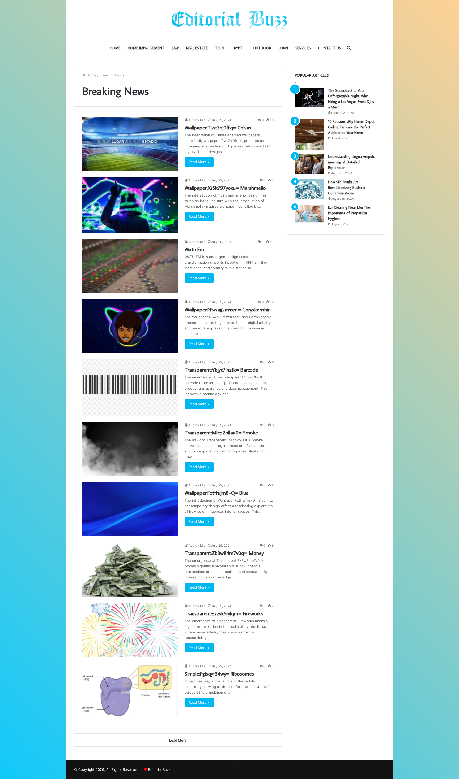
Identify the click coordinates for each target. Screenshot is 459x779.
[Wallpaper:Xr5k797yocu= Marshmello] (130, 205)
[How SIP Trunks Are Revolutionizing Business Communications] (309, 189)
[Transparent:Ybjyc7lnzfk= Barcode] (130, 387)
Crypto (238, 48)
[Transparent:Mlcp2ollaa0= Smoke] (130, 449)
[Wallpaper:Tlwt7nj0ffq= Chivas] (130, 144)
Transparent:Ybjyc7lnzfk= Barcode (221, 369)
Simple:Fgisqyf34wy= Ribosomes (219, 673)
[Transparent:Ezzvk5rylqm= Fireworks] (130, 630)
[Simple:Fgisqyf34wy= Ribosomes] (130, 690)
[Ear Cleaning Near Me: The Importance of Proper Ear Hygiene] (309, 214)
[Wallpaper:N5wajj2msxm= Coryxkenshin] (130, 326)
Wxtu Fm (194, 249)
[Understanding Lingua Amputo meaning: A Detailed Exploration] (309, 164)
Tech (219, 48)
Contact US (329, 48)
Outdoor (262, 48)
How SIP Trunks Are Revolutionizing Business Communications (347, 187)
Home (115, 48)
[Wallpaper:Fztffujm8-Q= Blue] (130, 509)
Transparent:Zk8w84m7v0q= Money (224, 552)
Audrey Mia (197, 120)
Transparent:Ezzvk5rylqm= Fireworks (224, 613)
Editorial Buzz (159, 769)
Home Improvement (146, 48)
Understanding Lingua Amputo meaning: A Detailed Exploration (351, 162)
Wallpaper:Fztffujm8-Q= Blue (217, 492)
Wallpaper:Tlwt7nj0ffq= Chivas (218, 127)
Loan (283, 48)
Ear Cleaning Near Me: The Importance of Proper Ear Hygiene (349, 213)
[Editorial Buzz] (229, 20)
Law (175, 48)
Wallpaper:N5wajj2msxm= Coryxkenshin (228, 309)
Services (303, 48)
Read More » (199, 162)
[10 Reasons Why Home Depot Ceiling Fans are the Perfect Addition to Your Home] (309, 134)
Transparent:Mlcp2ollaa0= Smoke (221, 432)
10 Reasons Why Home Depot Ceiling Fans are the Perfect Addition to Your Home (351, 127)
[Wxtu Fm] (130, 266)
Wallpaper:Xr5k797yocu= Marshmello (225, 187)
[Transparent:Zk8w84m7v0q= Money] (130, 570)
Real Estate (197, 48)
